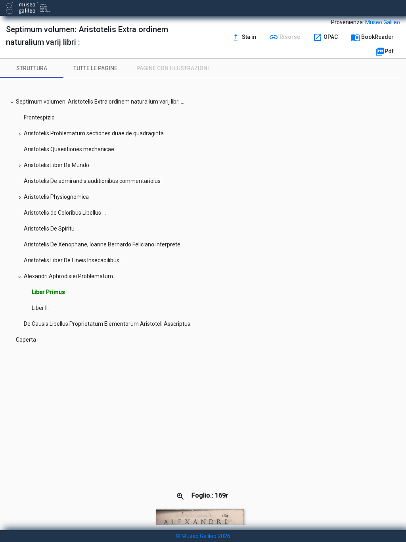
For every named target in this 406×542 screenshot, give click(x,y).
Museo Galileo (382, 22)
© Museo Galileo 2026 (203, 536)
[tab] (31, 68)
